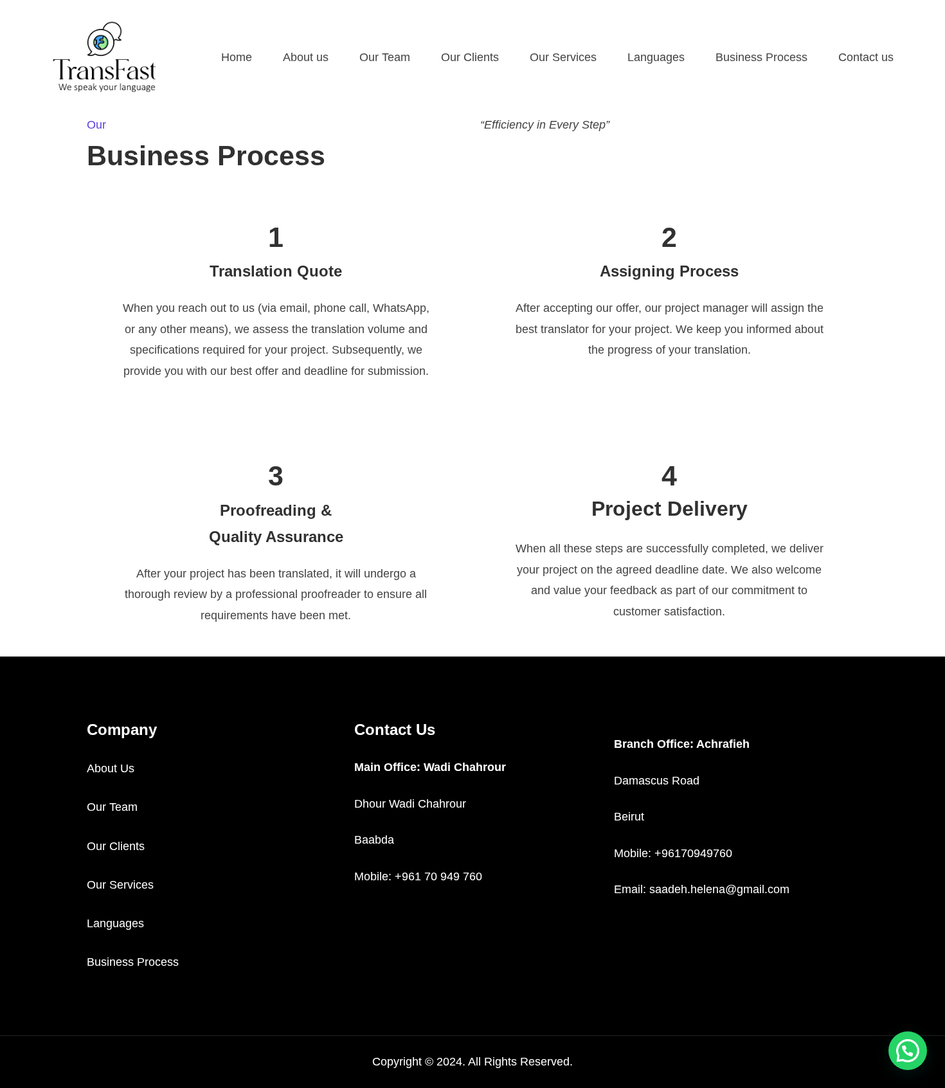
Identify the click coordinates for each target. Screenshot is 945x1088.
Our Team (112, 807)
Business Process (133, 962)
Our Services (120, 884)
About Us (110, 768)
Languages (115, 923)
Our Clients (116, 846)
